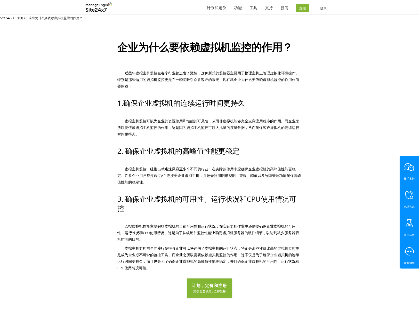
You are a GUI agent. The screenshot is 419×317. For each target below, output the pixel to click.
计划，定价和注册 (209, 288)
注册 (302, 8)
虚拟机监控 (286, 248)
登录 (323, 8)
